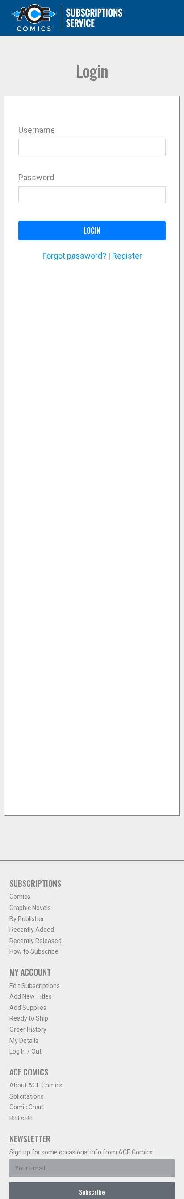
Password (36, 177)
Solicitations (26, 1096)
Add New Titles (30, 996)
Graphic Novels (30, 907)
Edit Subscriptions (34, 985)
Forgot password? (74, 255)
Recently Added (31, 929)
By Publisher (26, 918)
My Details (23, 1040)
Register (127, 255)
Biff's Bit (21, 1118)
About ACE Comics (36, 1085)
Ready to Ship (28, 1018)
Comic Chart (26, 1107)
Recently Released (35, 940)
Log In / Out (25, 1051)
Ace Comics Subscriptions (67, 17)
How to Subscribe (34, 951)
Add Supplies (27, 1007)
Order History (27, 1029)
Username (36, 130)
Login (92, 230)
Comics (19, 896)
